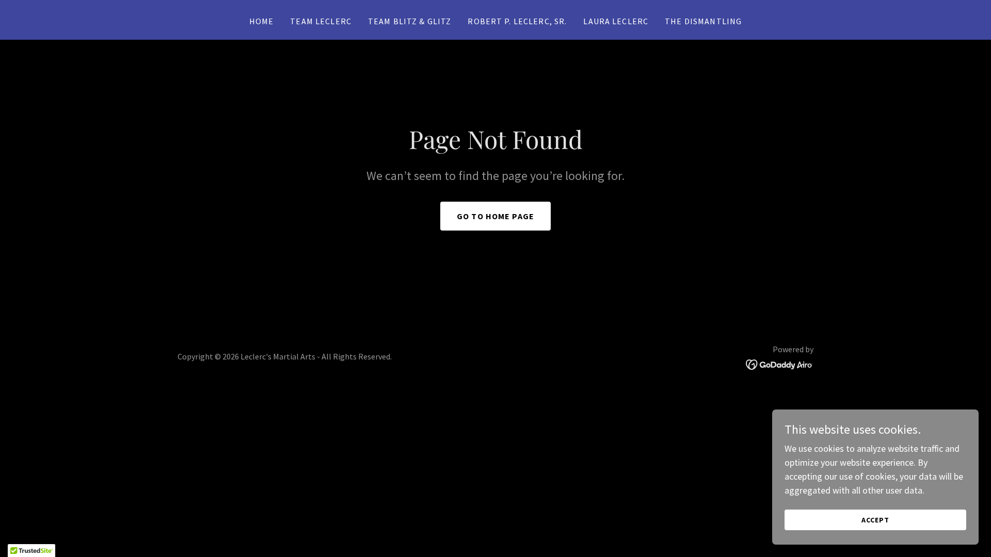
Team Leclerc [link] (320, 21)
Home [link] (261, 21)
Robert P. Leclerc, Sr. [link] (517, 21)
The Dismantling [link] (703, 21)
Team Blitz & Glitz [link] (409, 21)
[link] (779, 363)
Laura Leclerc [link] (615, 21)
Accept (875, 520)
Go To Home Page (495, 216)
